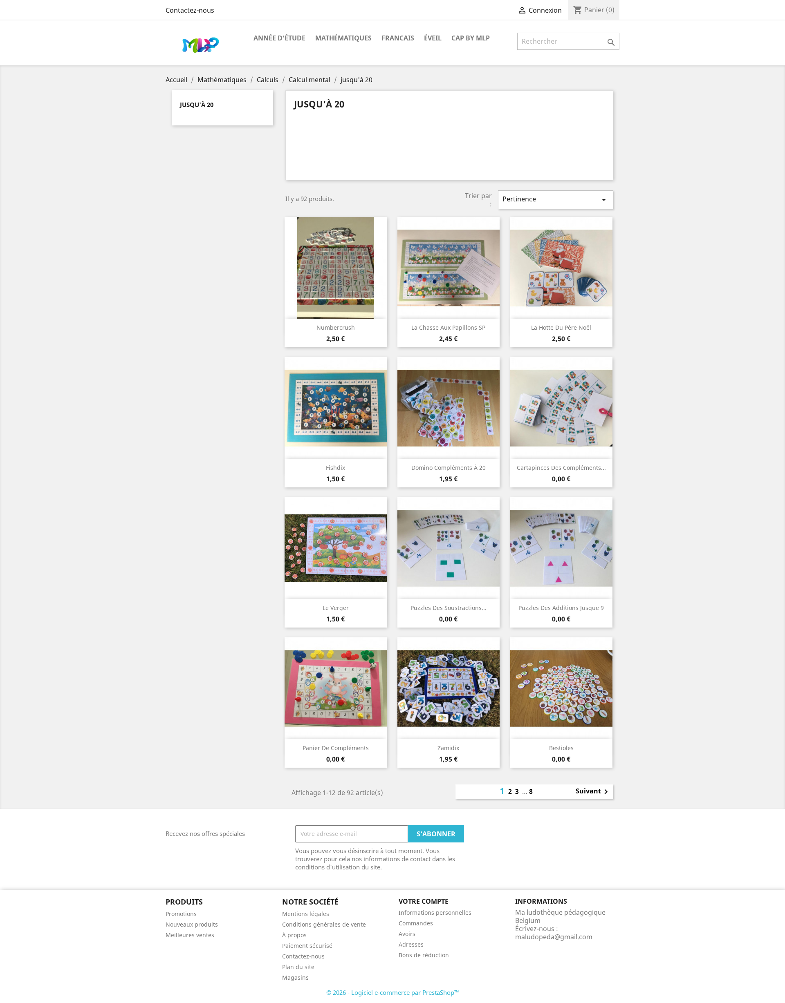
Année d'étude (279, 38)
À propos (294, 935)
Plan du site (298, 967)
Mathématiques (343, 38)
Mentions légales (305, 914)
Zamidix (448, 748)
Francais (397, 38)
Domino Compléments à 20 (448, 467)
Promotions (181, 914)
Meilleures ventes (190, 935)
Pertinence (555, 199)
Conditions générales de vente (324, 924)
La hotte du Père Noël (561, 327)
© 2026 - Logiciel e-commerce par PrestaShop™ (392, 992)
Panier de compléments (336, 748)
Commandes (416, 923)
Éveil (433, 38)
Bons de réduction (424, 955)
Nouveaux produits (192, 924)
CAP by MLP (470, 38)
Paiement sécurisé (307, 945)
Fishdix (335, 467)
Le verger (336, 608)
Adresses (411, 944)
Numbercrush (335, 327)
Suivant (593, 792)
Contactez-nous (190, 10)
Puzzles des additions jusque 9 (561, 608)
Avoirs (407, 934)
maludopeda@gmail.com (553, 936)
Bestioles (561, 748)
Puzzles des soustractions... (448, 608)
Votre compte (424, 901)
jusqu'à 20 (196, 105)
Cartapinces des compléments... (561, 467)
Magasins (295, 977)
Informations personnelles (435, 912)
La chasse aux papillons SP (448, 327)
